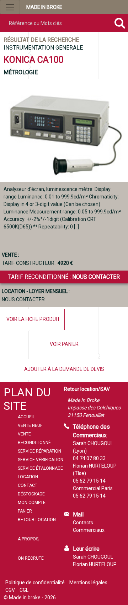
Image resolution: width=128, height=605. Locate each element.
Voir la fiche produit (33, 319)
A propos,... (30, 538)
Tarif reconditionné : (64, 276)
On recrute (31, 558)
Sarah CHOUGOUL (93, 557)
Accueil (26, 416)
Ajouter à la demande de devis (64, 369)
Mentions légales (88, 582)
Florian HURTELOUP (95, 564)
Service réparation (39, 451)
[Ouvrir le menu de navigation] (10, 7)
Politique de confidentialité (35, 582)
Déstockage (31, 493)
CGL (24, 590)
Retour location (37, 519)
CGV (10, 590)
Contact (27, 485)
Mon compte (32, 502)
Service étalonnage (40, 468)
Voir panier (64, 344)
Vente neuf (30, 425)
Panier (25, 511)
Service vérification (40, 459)
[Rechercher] (119, 23)
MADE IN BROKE (44, 7)
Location (28, 476)
